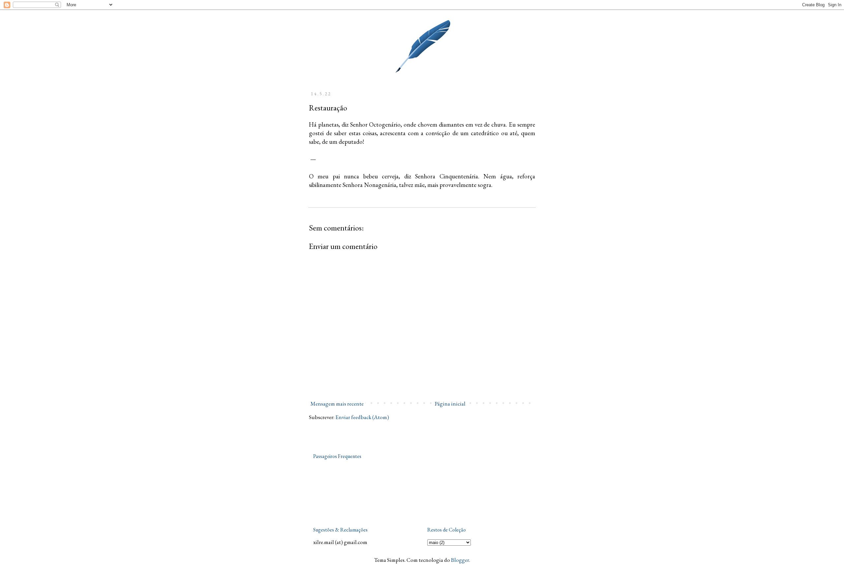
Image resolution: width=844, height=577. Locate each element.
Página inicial (450, 403)
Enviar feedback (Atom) (362, 417)
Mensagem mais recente (337, 403)
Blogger (460, 559)
